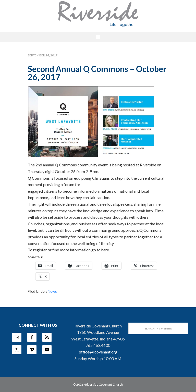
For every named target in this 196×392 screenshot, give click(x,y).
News (52, 291)
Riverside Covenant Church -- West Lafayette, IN (98, 14)
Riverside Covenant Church (104, 384)
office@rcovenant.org (98, 351)
